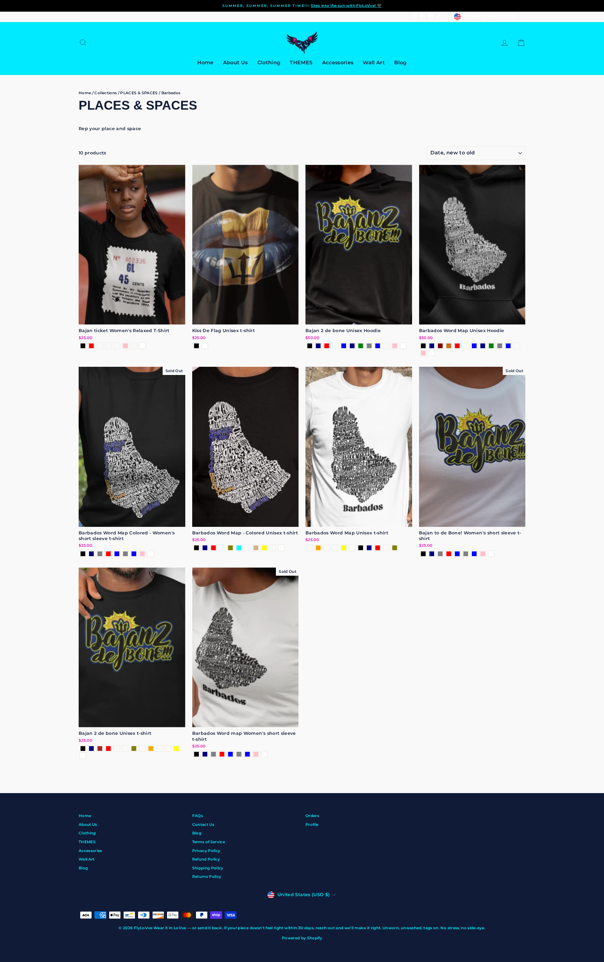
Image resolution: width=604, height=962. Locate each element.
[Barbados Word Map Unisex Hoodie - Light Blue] (508, 346)
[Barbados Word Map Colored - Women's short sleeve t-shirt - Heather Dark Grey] (100, 554)
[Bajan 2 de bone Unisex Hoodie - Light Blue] (378, 346)
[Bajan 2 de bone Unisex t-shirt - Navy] (91, 749)
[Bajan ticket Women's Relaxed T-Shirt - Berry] (100, 346)
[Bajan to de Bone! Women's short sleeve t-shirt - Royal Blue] (457, 554)
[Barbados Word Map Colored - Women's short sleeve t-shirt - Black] (83, 554)
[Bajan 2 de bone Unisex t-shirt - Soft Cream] (168, 749)
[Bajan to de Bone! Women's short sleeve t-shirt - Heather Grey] (466, 554)
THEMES (301, 63)
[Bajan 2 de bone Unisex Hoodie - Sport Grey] (369, 346)
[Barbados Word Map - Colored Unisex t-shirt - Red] (213, 548)
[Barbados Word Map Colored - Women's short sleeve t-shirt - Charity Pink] (142, 554)
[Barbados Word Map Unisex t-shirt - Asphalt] (386, 548)
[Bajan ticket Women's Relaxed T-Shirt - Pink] (125, 346)
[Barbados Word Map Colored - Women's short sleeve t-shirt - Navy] (91, 554)
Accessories (338, 63)
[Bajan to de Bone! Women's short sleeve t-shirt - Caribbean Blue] (474, 554)
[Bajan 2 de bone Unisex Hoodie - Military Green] (361, 346)
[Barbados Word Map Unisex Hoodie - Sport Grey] (500, 346)
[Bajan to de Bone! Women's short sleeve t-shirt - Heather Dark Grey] (440, 554)
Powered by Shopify (302, 938)
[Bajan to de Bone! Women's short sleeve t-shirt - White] (491, 554)
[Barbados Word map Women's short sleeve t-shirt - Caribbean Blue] (247, 754)
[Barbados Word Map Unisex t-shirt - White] (352, 548)
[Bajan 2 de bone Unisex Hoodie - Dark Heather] (335, 346)
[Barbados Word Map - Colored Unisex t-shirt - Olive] (230, 548)
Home (205, 63)
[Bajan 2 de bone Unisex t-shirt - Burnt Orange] (151, 749)
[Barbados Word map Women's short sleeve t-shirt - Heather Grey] (239, 754)
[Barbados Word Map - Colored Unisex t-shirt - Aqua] (239, 548)
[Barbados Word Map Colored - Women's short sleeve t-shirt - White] (151, 554)
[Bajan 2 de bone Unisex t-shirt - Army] (125, 749)
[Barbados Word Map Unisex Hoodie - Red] (457, 346)
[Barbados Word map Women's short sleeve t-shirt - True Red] (222, 754)
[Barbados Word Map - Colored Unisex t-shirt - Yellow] (264, 548)
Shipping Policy (207, 868)
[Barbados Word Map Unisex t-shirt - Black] (361, 548)
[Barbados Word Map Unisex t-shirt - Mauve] (310, 548)
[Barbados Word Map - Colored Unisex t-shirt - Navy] (205, 548)
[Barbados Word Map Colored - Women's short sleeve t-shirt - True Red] (108, 554)
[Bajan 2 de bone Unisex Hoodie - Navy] (318, 346)
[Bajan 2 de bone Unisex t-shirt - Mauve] (142, 749)
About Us (235, 63)
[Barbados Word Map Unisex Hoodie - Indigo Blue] (474, 346)
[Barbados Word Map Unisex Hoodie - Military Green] (491, 346)
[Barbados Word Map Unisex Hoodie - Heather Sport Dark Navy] (483, 346)
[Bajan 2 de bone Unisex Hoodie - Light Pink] (395, 346)
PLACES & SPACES (139, 92)
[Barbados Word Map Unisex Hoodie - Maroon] (440, 346)
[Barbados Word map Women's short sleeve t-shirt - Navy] (205, 754)
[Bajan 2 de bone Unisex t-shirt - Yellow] (176, 749)
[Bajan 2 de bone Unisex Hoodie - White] (403, 346)
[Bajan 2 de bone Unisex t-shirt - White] (83, 756)
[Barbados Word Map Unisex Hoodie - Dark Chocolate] (449, 346)
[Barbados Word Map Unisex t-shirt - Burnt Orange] (318, 548)
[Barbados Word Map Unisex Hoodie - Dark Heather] (466, 346)
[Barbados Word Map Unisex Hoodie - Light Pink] (423, 353)
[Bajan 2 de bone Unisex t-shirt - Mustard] (159, 749)
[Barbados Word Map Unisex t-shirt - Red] (378, 548)
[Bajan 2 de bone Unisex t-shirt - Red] (108, 749)
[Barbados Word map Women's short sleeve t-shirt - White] (264, 754)
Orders (312, 815)
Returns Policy (206, 876)
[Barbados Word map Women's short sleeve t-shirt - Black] (196, 754)
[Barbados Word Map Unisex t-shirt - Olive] (395, 548)
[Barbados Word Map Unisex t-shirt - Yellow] (344, 548)
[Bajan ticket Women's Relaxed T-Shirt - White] (142, 346)
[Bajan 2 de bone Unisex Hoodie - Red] (327, 346)
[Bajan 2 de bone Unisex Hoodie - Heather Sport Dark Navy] (352, 346)
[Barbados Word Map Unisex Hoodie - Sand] (517, 346)
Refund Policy (206, 859)
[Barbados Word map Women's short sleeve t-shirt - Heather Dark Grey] (213, 754)
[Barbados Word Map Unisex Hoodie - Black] (423, 346)
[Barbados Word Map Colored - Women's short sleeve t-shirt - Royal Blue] (117, 554)
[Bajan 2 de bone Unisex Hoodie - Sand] (386, 346)
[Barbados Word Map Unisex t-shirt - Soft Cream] (335, 548)
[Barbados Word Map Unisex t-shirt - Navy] (369, 548)
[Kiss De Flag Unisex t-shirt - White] (205, 346)
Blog (400, 63)
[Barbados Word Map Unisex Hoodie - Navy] (432, 346)
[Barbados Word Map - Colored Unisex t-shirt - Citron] (273, 548)
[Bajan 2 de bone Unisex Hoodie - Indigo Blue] (344, 346)
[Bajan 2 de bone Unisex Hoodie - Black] (310, 346)
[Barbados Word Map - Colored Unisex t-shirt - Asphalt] (222, 548)
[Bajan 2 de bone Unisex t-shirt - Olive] (134, 749)
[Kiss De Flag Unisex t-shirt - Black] (196, 346)
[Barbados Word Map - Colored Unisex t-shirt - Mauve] (247, 548)
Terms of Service (208, 841)
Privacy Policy (206, 850)
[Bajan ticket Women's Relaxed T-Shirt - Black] (83, 346)
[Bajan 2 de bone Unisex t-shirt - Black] (83, 749)
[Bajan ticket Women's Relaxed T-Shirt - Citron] (134, 346)
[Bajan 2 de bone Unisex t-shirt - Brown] (100, 749)
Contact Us (203, 824)
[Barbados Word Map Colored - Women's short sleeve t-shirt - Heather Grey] (125, 554)
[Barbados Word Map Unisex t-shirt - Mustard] (327, 548)
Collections (105, 92)
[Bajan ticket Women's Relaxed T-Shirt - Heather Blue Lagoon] (117, 346)
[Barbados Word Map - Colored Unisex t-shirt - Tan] (256, 548)
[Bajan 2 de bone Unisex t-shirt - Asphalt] (117, 749)
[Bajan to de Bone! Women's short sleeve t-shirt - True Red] (449, 554)
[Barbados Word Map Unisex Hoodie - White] (432, 353)
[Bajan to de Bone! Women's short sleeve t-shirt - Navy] (432, 554)
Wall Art (374, 63)
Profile (311, 824)
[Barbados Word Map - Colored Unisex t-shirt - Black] (196, 548)
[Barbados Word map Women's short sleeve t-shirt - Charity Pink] (256, 754)
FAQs (197, 815)
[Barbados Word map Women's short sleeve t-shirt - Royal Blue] (230, 754)
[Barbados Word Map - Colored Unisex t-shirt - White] (281, 548)
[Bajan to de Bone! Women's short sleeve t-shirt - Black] (423, 554)
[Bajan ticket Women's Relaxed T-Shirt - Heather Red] (91, 346)
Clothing (269, 63)
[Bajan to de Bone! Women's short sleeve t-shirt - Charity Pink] (483, 554)
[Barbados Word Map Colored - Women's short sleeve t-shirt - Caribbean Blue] (134, 554)
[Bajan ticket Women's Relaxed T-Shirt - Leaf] (108, 346)
